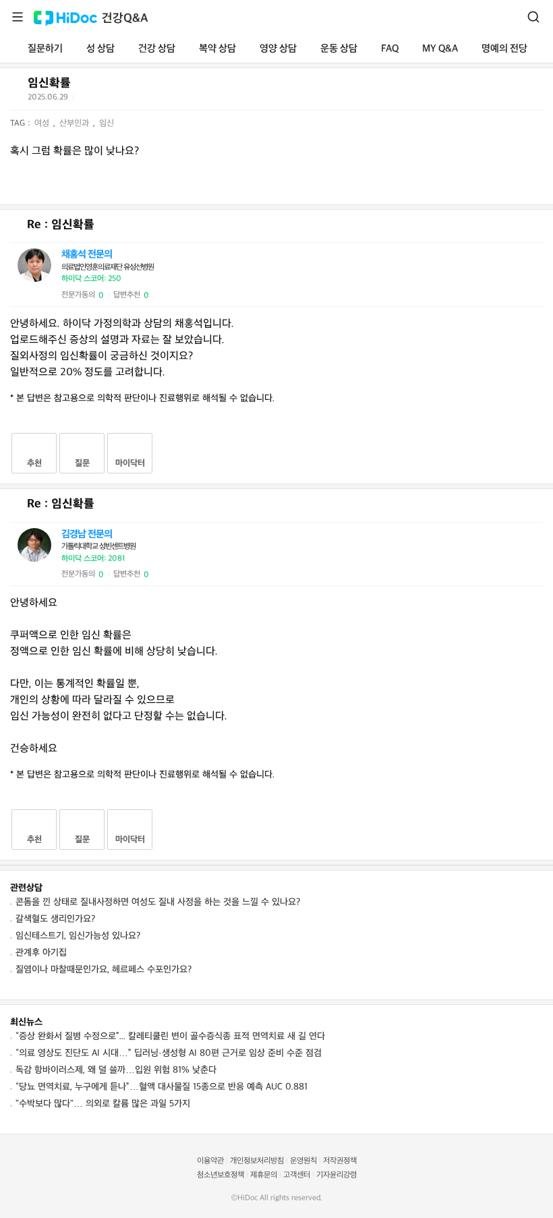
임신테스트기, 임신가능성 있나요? (78, 935)
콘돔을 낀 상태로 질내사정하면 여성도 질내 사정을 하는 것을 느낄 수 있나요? (158, 902)
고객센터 (296, 1175)
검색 (533, 17)
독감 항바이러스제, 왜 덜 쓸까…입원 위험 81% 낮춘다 (116, 1070)
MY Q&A (440, 48)
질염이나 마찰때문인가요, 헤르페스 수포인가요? (104, 969)
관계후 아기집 (41, 952)
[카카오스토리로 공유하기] (135, 100)
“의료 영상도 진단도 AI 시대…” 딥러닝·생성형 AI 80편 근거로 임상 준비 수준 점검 (169, 1053)
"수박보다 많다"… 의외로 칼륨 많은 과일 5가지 (103, 1103)
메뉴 (17, 17)
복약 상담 (217, 48)
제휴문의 (263, 1175)
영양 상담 (278, 48)
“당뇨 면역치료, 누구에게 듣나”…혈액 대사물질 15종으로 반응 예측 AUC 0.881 (162, 1087)
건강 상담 (156, 48)
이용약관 (210, 1161)
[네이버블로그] (152, 100)
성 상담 (100, 48)
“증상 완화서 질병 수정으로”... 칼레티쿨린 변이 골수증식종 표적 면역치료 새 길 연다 (170, 1036)
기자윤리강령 (336, 1175)
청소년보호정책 (220, 1175)
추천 (34, 463)
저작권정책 (340, 1161)
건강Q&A (125, 18)
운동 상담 (338, 48)
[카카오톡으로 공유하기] (118, 100)
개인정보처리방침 (257, 1161)
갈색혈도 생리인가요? (55, 919)
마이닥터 (130, 463)
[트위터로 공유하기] (86, 100)
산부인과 (75, 123)
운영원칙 (303, 1161)
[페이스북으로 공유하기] (102, 100)
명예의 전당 (504, 48)
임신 (106, 123)
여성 (43, 123)
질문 (82, 463)
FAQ (390, 48)
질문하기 (45, 48)
